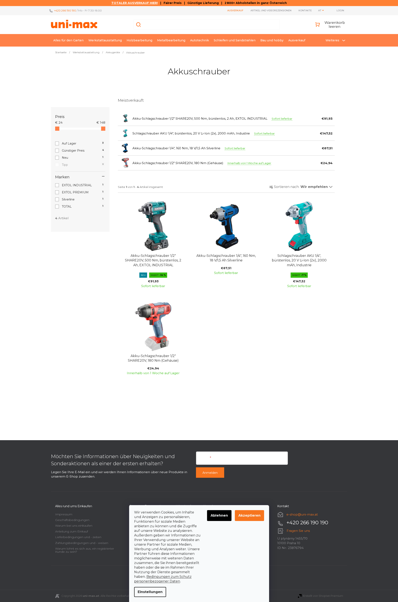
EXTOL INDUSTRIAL (82, 185)
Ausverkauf (235, 10)
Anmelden (210, 473)
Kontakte (305, 10)
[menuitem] (68, 40)
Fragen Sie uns (298, 531)
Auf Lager (83, 143)
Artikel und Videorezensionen (270, 10)
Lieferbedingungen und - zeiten (78, 537)
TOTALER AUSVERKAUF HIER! (134, 3)
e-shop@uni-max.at (302, 514)
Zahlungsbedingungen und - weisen (81, 543)
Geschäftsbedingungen (72, 520)
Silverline (82, 199)
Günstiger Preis (83, 150)
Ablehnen (219, 515)
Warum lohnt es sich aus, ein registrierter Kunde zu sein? (84, 550)
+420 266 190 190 (65, 10)
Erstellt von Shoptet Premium (323, 595)
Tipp (83, 165)
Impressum (63, 514)
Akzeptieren (249, 515)
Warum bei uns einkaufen (73, 525)
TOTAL (82, 206)
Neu (82, 158)
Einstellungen (150, 592)
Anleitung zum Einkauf (71, 531)
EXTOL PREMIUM (82, 192)
